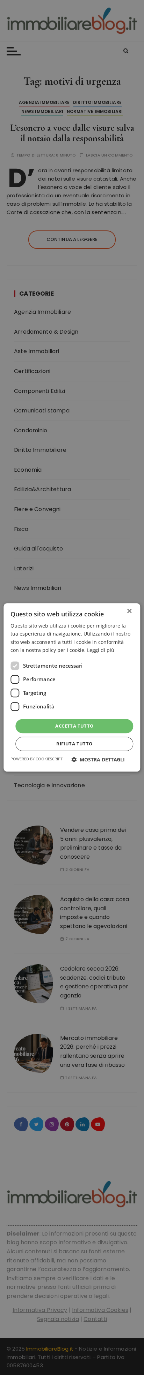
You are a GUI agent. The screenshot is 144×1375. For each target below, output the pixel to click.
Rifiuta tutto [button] (74, 744)
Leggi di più (100, 650)
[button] (98, 760)
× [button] (129, 611)
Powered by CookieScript (36, 759)
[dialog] (72, 687)
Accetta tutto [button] (74, 726)
